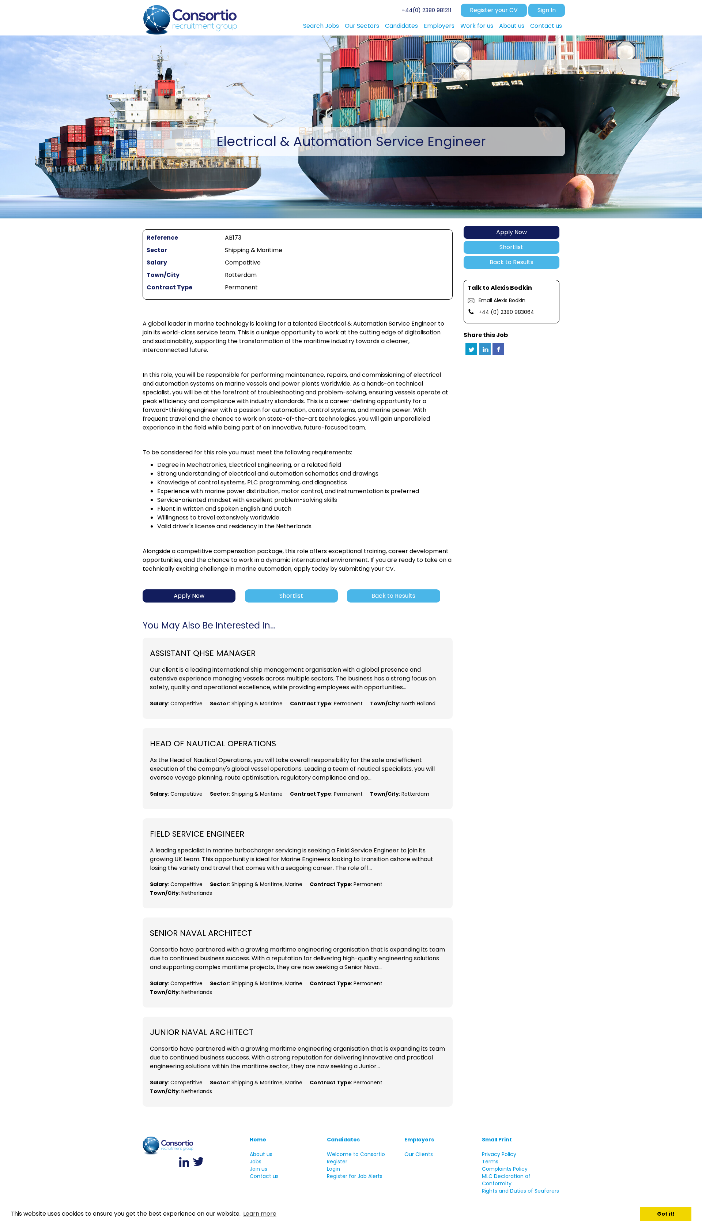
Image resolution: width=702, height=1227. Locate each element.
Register (337, 1161)
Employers (419, 1139)
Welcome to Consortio (356, 1154)
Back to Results (511, 262)
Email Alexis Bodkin (502, 300)
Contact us (264, 1176)
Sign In (546, 10)
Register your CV (494, 10)
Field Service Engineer (197, 834)
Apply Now (511, 232)
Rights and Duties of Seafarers (520, 1190)
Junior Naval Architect (201, 1032)
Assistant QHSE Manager (203, 653)
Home (258, 1139)
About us (261, 1154)
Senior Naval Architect (201, 933)
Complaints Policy (505, 1168)
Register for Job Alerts (354, 1176)
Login (333, 1168)
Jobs (255, 1161)
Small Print (497, 1139)
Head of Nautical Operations (213, 743)
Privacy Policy (499, 1154)
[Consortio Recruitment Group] (191, 17)
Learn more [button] (259, 1213)
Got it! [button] (666, 1213)
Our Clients (418, 1154)
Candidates (343, 1139)
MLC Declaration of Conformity (506, 1179)
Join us (258, 1168)
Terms (490, 1161)
